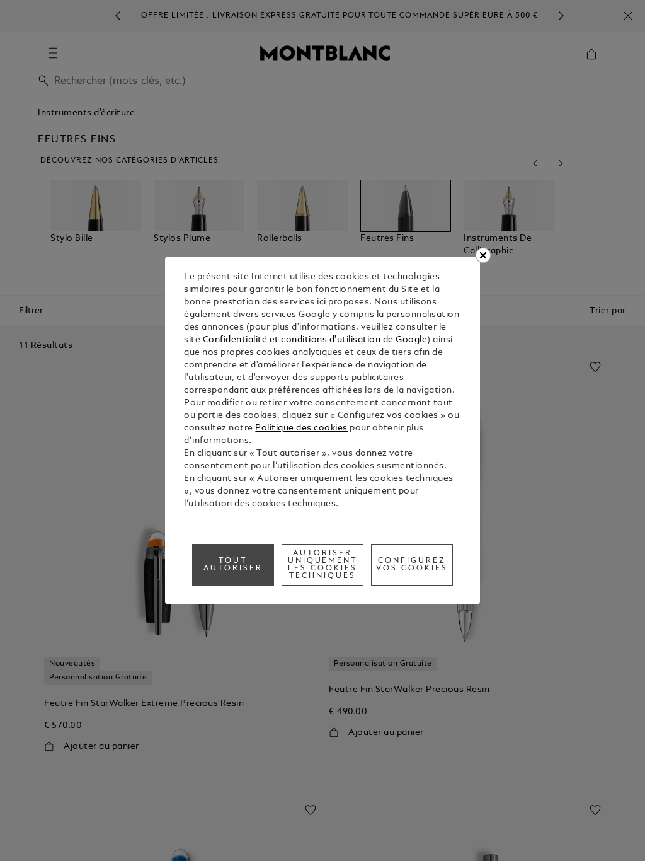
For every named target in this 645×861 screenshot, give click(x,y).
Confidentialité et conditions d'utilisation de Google (315, 340)
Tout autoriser (233, 564)
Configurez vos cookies (412, 564)
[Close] (483, 255)
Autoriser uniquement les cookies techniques (323, 565)
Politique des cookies (301, 428)
